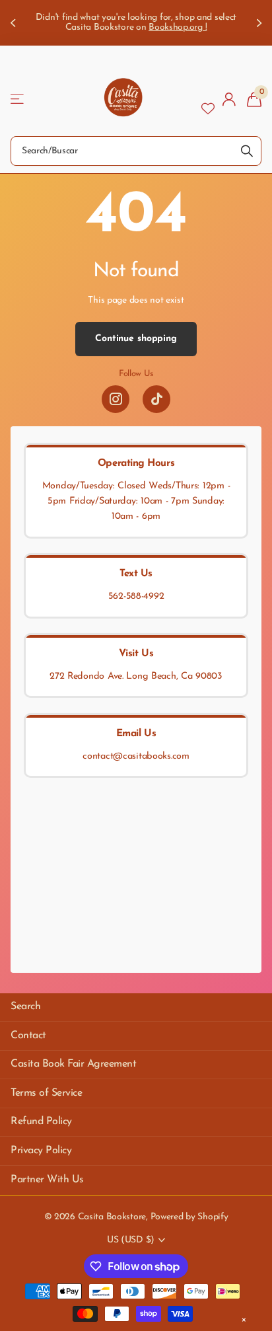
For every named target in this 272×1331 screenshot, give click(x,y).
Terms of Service (46, 1093)
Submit (246, 151)
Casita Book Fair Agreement (74, 1064)
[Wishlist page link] (208, 99)
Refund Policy (41, 1121)
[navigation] (14, 23)
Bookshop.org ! (178, 27)
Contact (28, 1035)
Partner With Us (47, 1179)
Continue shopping (136, 339)
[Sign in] (229, 99)
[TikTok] (156, 399)
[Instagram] (115, 399)
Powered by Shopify (189, 1217)
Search (25, 1006)
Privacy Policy (41, 1150)
